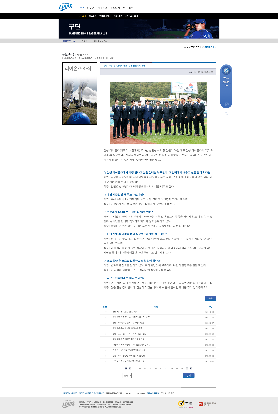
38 (172, 368)
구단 (81, 7)
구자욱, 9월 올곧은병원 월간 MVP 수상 (128, 361)
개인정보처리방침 (70, 393)
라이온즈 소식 (69, 41)
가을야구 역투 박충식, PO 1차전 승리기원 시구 (131, 344)
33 (145, 368)
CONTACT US (129, 393)
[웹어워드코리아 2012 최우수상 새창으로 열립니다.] (207, 401)
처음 (126, 368)
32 (140, 368)
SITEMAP (141, 393)
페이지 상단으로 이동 (226, 113)
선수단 (90, 7)
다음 (187, 368)
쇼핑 (131, 7)
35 (156, 368)
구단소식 (82, 16)
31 (134, 368)
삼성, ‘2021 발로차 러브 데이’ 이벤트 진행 (129, 334)
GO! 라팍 (118, 16)
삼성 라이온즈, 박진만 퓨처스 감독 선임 (128, 339)
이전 (130, 368)
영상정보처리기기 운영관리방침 (91, 393)
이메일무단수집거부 (114, 393)
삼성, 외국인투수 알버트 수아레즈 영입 (128, 323)
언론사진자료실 (153, 393)
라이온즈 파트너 (131, 16)
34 (150, 368)
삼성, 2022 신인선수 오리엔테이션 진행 (129, 355)
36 (161, 368)
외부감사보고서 (100, 41)
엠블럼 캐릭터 (105, 16)
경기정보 (102, 7)
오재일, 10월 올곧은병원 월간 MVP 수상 (129, 350)
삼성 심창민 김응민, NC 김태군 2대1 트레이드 (131, 317)
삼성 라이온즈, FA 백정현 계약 (125, 312)
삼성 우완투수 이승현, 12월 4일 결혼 (127, 328)
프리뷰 (84, 41)
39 (177, 368)
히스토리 (92, 16)
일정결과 (226, 82)
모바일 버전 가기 (167, 393)
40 (182, 368)
